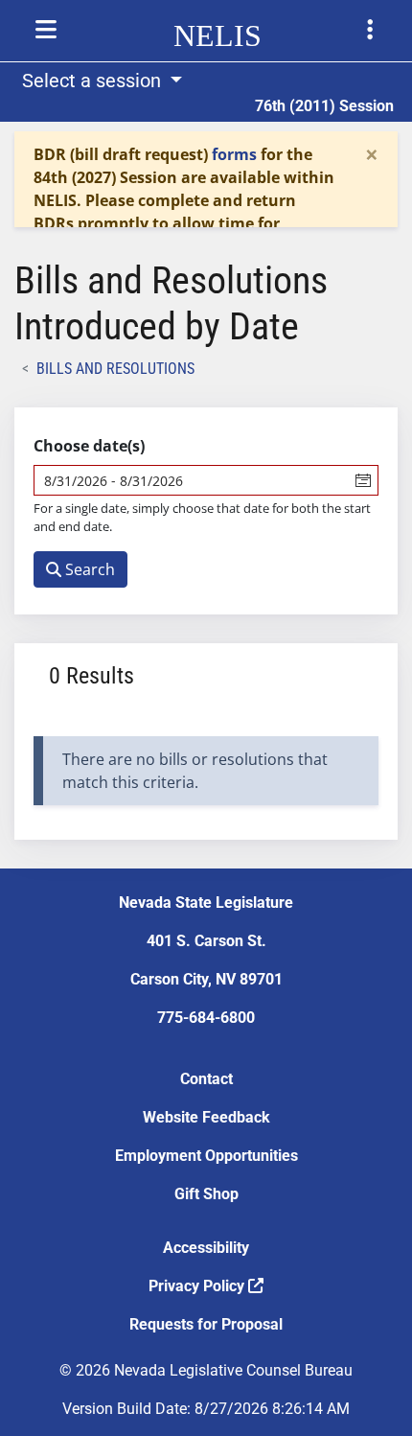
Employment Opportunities (206, 1155)
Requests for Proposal (206, 1324)
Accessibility (206, 1248)
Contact (206, 1079)
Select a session (94, 80)
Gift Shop (206, 1194)
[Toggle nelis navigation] (46, 29)
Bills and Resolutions (115, 368)
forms (234, 154)
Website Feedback (206, 1117)
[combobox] (191, 480)
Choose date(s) (89, 445)
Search (88, 569)
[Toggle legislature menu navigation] (370, 29)
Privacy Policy (198, 1286)
